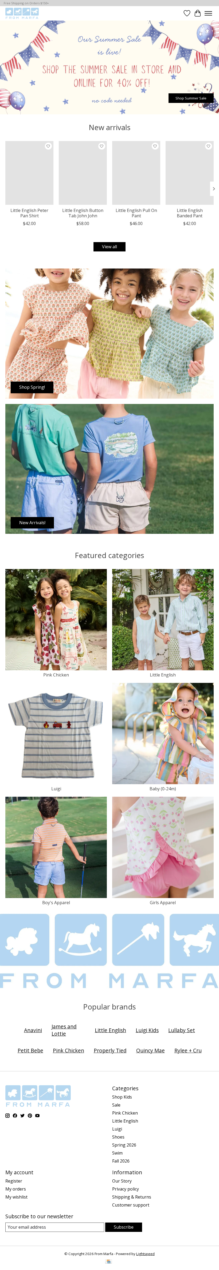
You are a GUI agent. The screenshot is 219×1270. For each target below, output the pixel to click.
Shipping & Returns (131, 1197)
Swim (117, 1153)
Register (13, 1181)
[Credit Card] (108, 1262)
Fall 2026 (121, 1161)
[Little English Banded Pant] (190, 173)
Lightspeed (145, 1253)
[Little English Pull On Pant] (136, 173)
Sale (116, 1105)
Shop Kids (122, 1097)
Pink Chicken (56, 675)
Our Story (122, 1181)
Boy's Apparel (56, 903)
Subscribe (124, 1227)
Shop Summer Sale (190, 98)
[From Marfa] (22, 13)
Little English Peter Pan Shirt (29, 212)
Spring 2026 (124, 1145)
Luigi (56, 789)
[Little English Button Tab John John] (83, 173)
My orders (15, 1189)
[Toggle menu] (208, 13)
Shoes (118, 1137)
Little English (163, 675)
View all (109, 247)
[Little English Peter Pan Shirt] (29, 173)
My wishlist (16, 1197)
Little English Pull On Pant (136, 212)
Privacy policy (125, 1189)
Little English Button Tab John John (82, 212)
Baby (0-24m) (163, 789)
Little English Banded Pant (190, 212)
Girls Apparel (163, 903)
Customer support (130, 1205)
